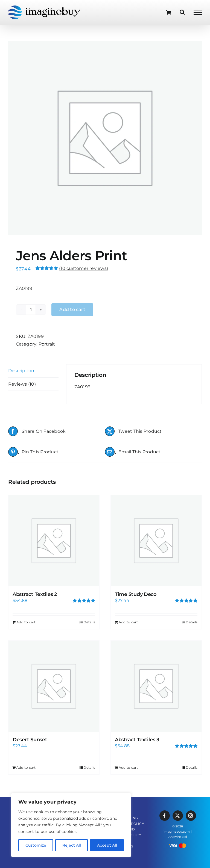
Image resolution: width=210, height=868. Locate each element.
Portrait (47, 344)
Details (89, 622)
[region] (71, 825)
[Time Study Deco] (156, 540)
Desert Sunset (30, 740)
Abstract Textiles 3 (137, 740)
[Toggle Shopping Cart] (168, 12)
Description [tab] (21, 370)
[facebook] (164, 815)
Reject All (71, 845)
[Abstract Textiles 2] (53, 540)
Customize (35, 845)
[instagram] (191, 815)
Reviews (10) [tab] (22, 384)
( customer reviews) (83, 268)
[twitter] (178, 815)
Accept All (107, 845)
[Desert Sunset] (53, 686)
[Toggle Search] (182, 12)
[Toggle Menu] (197, 12)
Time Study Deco (136, 594)
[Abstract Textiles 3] (156, 686)
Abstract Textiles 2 (35, 594)
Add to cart (26, 622)
